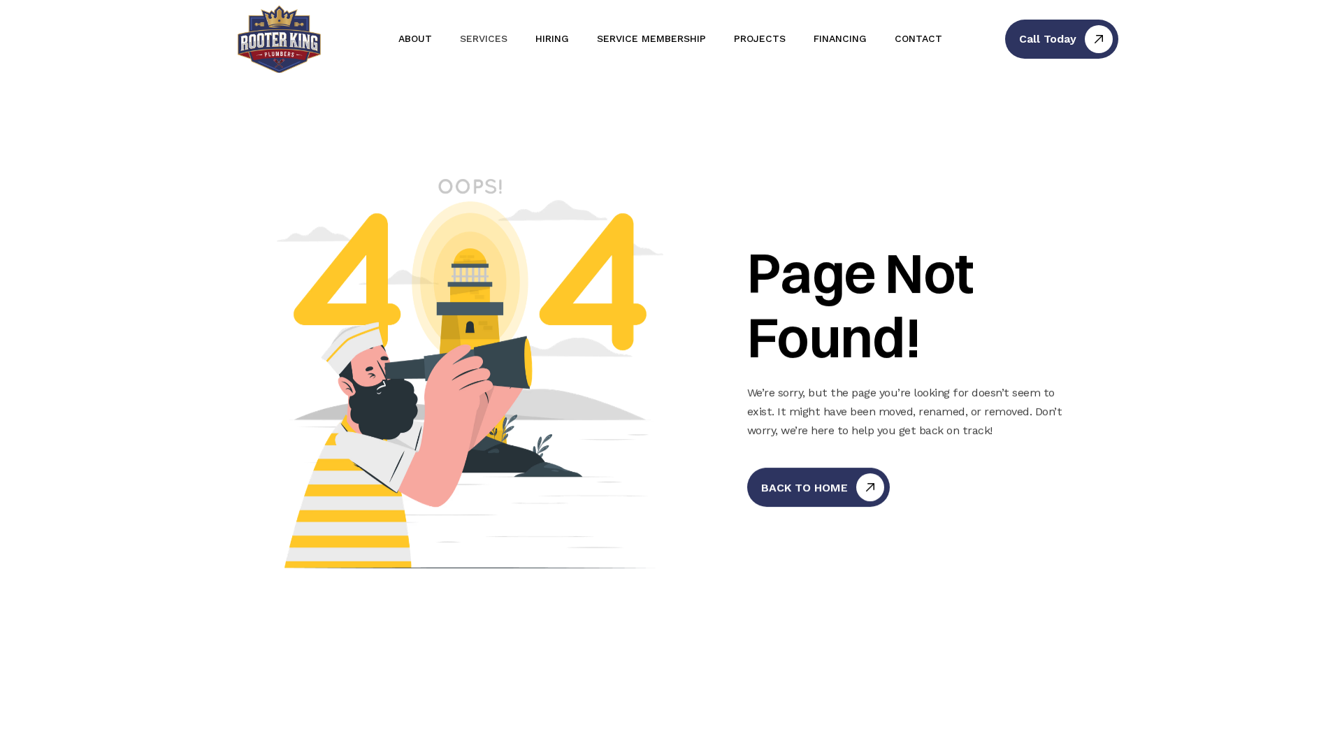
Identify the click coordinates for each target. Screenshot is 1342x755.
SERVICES (483, 38)
